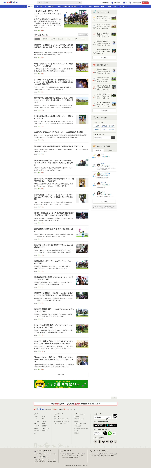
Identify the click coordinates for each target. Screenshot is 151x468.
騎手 (76, 39)
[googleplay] (111, 426)
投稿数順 (110, 150)
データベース (82, 6)
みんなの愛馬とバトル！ (45, 454)
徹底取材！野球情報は (73, 454)
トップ (24, 6)
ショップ (89, 6)
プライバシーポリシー (80, 423)
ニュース (30, 6)
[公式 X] (95, 441)
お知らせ (56, 416)
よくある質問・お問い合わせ (61, 421)
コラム (59, 6)
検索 (113, 137)
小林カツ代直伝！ (70, 457)
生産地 (68, 39)
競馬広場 (44, 421)
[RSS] (115, 441)
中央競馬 (45, 39)
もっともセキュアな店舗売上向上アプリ (104, 454)
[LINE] (103, 441)
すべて (37, 39)
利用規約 (76, 421)
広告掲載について (79, 419)
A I (41, 6)
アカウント (45, 430)
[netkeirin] (75, 403)
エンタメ (83, 39)
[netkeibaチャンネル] (107, 441)
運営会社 (76, 433)
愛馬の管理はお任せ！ (45, 460)
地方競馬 (74, 6)
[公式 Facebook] (99, 441)
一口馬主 (108, 6)
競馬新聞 (96, 6)
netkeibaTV (66, 6)
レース (36, 6)
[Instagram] (111, 441)
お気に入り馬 (45, 428)
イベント (125, 6)
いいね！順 (98, 150)
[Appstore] (99, 426)
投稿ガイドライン (79, 426)
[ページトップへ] (114, 398)
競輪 (146, 2)
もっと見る (60, 374)
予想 (45, 6)
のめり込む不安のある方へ (61, 423)
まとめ (119, 6)
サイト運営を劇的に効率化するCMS (102, 455)
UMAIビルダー (52, 6)
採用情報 (76, 416)
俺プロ (102, 6)
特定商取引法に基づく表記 (81, 428)
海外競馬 (60, 39)
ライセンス (77, 430)
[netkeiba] (9, 2)
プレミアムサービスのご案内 (61, 419)
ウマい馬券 (36, 421)
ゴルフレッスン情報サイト (73, 455)
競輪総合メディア (45, 461)
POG (114, 6)
